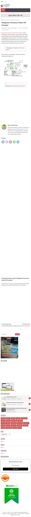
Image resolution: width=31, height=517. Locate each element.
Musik (8, 425)
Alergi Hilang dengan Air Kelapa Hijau (15, 402)
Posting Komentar (5, 29)
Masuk (19, 514)
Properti (25, 425)
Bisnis (13, 418)
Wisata (19, 427)
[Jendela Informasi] (5, 5)
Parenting (19, 425)
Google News (27, 326)
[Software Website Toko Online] (7, 390)
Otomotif (13, 425)
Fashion (3, 420)
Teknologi (9, 427)
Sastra (3, 427)
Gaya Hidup (14, 420)
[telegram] (18, 141)
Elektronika (24, 418)
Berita (8, 418)
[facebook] (3, 141)
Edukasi (17, 418)
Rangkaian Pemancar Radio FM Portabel (12, 33)
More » (2, 441)
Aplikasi (3, 418)
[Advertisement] (15, 105)
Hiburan (20, 420)
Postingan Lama (25, 324)
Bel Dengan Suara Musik (18, 86)
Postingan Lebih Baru (6, 324)
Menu (3, 10)
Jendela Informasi (10, 512)
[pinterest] (10, 141)
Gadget (8, 420)
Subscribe (15, 469)
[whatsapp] (14, 141)
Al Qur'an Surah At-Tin (11, 396)
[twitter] (6, 141)
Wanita (14, 427)
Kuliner (3, 425)
